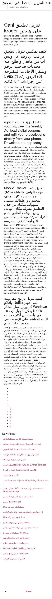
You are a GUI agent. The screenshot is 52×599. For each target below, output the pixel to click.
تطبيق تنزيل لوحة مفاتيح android (16, 522)
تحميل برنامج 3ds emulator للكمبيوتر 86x (20, 469)
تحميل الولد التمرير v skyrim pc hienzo (19, 449)
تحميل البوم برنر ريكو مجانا (14, 517)
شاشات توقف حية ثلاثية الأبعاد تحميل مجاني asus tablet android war (23, 490)
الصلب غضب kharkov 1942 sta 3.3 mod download (24, 464)
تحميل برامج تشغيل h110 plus (15, 553)
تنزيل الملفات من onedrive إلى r (16, 537)
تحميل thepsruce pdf (12, 501)
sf (10, 408)
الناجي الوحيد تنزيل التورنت (14, 558)
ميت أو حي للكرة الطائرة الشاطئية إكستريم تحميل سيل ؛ (25, 482)
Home (28, 591)
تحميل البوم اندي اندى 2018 (14, 459)
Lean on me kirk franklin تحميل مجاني (19, 548)
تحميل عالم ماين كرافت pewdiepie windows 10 (23, 512)
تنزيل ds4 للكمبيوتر (11, 475)
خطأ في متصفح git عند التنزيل (26, 2)
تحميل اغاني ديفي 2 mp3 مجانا (15, 532)
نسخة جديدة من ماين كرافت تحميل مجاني (20, 527)
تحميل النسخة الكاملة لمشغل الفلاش (18, 438)
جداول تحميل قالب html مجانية (15, 543)
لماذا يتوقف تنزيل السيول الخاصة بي (18, 496)
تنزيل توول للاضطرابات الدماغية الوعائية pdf (21, 454)
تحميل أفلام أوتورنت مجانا (13, 506)
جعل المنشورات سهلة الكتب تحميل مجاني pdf (22, 444)
